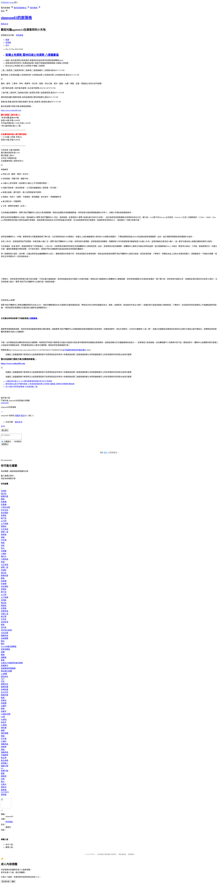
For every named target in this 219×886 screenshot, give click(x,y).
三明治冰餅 (5, 507)
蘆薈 (3, 773)
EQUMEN (5, 792)
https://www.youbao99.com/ (11, 110)
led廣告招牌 (5, 714)
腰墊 (3, 655)
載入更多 (5, 430)
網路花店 (4, 684)
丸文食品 (4, 529)
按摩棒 (3, 747)
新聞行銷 (4, 771)
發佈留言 (5, 444)
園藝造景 (4, 636)
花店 (3, 681)
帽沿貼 (3, 494)
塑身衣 (3, 787)
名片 (7, 45)
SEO (2, 679)
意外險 (3, 627)
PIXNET (92, 854)
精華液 (3, 776)
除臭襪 (3, 502)
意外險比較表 (6, 630)
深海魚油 (4, 622)
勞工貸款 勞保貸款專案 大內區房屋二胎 (21, 387)
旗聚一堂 (4, 532)
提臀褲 (3, 795)
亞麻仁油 (4, 614)
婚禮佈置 (4, 687)
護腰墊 (3, 657)
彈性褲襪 (4, 733)
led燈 (3, 717)
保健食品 (4, 611)
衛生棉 (3, 758)
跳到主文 (4, 24)
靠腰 (3, 652)
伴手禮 (3, 540)
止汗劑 (3, 521)
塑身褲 (3, 790)
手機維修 (4, 755)
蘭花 (3, 644)
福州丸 (3, 556)
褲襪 (3, 730)
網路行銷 (4, 766)
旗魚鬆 (3, 535)
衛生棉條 (4, 760)
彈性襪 (3, 728)
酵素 (3, 625)
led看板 (4, 725)
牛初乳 (3, 619)
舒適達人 (4, 763)
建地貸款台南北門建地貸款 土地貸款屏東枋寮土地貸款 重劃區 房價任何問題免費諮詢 (39, 384)
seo (2, 768)
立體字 (3, 706)
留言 (23, 416)
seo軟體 (4, 674)
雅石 (3, 641)
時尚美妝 (19, 35)
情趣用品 (4, 744)
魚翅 (3, 562)
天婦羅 (3, 551)
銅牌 (3, 709)
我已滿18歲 (5, 881)
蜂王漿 (3, 616)
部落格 (8, 42)
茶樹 (3, 779)
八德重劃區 (32, 318)
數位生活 (18, 422)
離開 (13, 881)
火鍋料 (3, 554)
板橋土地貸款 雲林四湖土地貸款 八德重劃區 (32, 54)
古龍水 (3, 784)
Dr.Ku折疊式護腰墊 (8, 646)
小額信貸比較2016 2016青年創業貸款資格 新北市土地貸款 (28, 381)
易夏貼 (3, 515)
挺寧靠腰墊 (5, 649)
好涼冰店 (4, 510)
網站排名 (4, 676)
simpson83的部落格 (16, 18)
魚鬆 (3, 543)
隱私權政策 (122, 854)
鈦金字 (3, 722)
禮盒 (3, 537)
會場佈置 (4, 689)
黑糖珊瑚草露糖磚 (8, 668)
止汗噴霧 (4, 524)
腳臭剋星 (4, 496)
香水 (3, 782)
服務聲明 (131, 854)
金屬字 (3, 711)
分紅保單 (4, 633)
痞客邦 (18, 416)
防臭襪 (3, 505)
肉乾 (3, 545)
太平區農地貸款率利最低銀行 (74, 350)
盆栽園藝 (4, 638)
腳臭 (3, 499)
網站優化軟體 (6, 671)
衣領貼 (3, 491)
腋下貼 (3, 518)
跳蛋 (3, 750)
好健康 (3, 608)
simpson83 (5, 403)
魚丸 (3, 548)
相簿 (7, 40)
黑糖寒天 (4, 666)
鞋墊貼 (3, 526)
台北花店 (4, 692)
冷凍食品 (4, 559)
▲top (3, 426)
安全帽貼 (4, 513)
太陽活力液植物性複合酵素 (12, 663)
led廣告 (4, 719)
